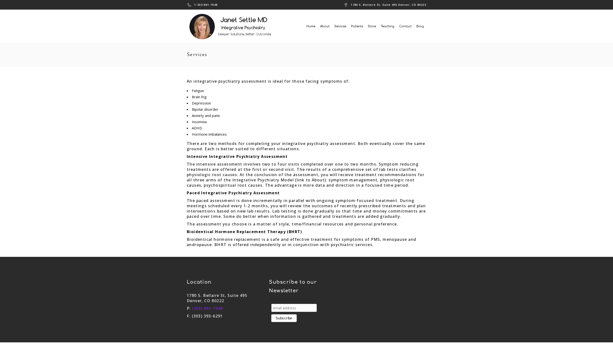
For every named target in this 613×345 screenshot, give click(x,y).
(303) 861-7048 (207, 308)
